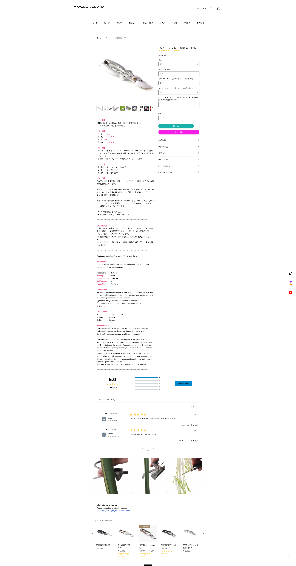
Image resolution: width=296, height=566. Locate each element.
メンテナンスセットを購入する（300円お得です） (177, 88)
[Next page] (153, 448)
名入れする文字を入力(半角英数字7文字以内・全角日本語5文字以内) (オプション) (178, 99)
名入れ (161, 60)
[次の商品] (203, 533)
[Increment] (167, 118)
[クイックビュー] (104, 533)
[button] (218, 8)
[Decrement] (160, 118)
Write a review (184, 383)
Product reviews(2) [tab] (107, 400)
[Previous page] (142, 448)
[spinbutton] (164, 118)
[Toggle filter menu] (194, 406)
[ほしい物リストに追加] (197, 126)
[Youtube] (290, 292)
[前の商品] (92, 533)
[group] (148, 541)
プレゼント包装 (164, 69)
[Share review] (195, 414)
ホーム (99, 38)
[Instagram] (290, 283)
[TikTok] (290, 273)
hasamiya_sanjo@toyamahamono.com (113, 511)
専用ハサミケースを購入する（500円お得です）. (176, 79)
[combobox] (178, 64)
